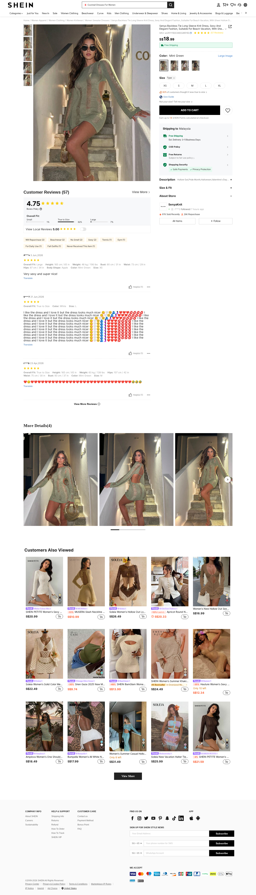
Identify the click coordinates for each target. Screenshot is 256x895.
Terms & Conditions (78, 884)
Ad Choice (52, 888)
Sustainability (31, 824)
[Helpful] (130, 287)
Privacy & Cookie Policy (54, 884)
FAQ (79, 829)
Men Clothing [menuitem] (122, 13)
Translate (28, 278)
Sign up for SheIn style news (147, 827)
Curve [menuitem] (100, 13)
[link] (225, 5)
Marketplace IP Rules (101, 884)
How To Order (57, 829)
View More (128, 776)
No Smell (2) (76, 239)
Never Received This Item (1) (81, 246)
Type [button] (169, 78)
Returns (55, 820)
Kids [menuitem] (109, 13)
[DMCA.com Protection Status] (141, 880)
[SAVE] (227, 110)
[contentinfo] (182, 874)
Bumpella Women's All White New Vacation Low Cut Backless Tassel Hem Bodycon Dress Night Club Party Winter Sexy (86, 756)
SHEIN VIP (56, 837)
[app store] (191, 820)
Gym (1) (121, 239)
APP (191, 811)
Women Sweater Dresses (97, 20)
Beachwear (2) (57, 239)
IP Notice (29, 888)
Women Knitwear (75, 20)
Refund (54, 824)
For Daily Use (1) (34, 246)
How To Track (57, 833)
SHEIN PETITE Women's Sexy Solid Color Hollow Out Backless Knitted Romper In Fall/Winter (44, 612)
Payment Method (85, 820)
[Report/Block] (148, 287)
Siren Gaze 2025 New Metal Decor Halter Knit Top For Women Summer (86, 684)
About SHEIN (31, 816)
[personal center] (218, 5)
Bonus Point (83, 824)
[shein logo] (20, 5)
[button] (239, 5)
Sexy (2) (92, 239)
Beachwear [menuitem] (88, 13)
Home (26, 20)
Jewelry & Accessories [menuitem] (201, 13)
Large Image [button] (225, 56)
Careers (29, 820)
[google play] (198, 820)
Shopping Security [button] (178, 164)
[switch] (83, 229)
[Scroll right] (246, 13)
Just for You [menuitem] (32, 13)
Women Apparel (38, 20)
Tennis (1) (107, 239)
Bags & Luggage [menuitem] (224, 13)
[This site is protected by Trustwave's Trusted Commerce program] (132, 880)
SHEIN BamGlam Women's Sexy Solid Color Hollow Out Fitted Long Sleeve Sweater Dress (128, 684)
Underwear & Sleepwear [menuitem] (145, 13)
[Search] (170, 5)
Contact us (82, 816)
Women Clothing (56, 20)
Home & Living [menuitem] (178, 13)
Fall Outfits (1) (54, 246)
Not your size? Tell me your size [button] (175, 102)
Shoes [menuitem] (164, 13)
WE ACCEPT (136, 868)
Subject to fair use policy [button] (181, 158)
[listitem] (44, 590)
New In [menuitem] (45, 13)
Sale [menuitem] (55, 13)
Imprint (40, 888)
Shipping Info (57, 816)
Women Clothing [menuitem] (69, 13)
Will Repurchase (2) (35, 239)
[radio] (163, 65)
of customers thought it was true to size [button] (183, 92)
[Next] (227, 479)
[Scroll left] (242, 13)
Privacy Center (32, 884)
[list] (157, 818)
